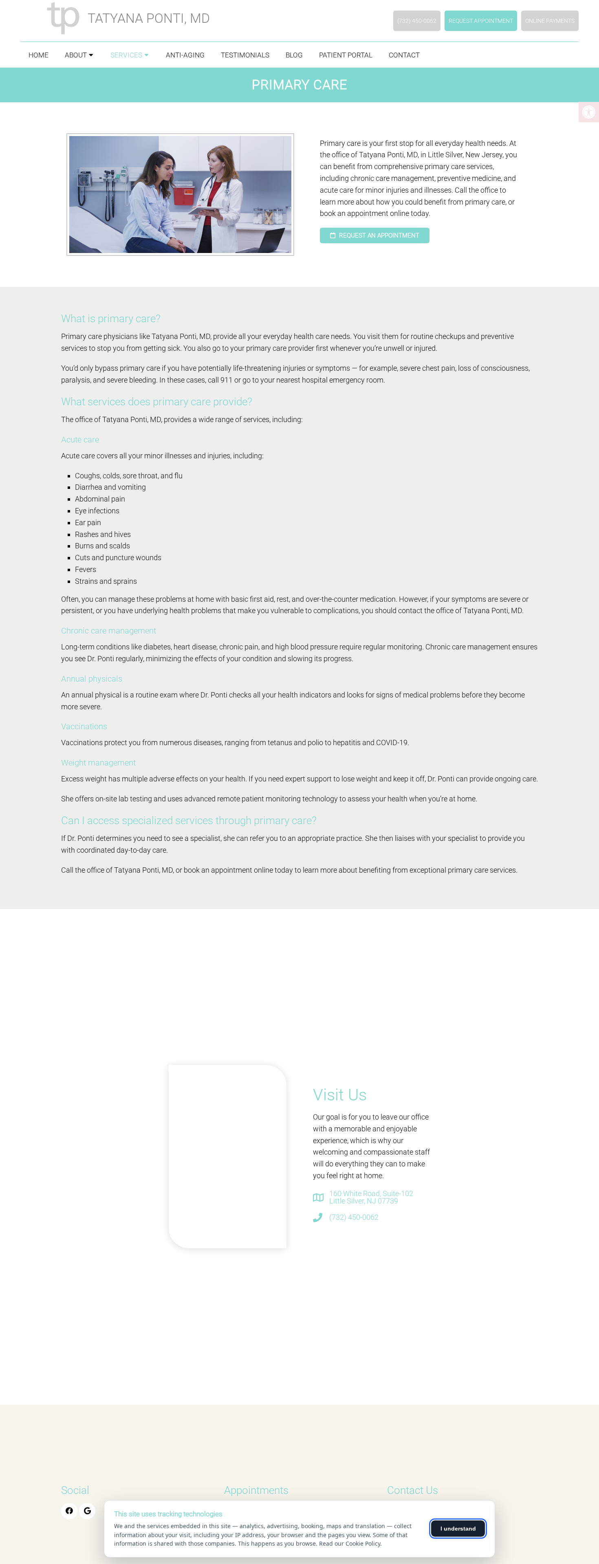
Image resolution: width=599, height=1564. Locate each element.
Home (38, 55)
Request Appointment (481, 21)
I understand (458, 1528)
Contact (404, 55)
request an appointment (378, 235)
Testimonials (245, 55)
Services (126, 55)
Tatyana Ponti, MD (149, 18)
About (76, 55)
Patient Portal (345, 55)
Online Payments (550, 21)
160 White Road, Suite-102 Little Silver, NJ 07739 (371, 1197)
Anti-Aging (185, 55)
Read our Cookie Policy (349, 1543)
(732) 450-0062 (416, 21)
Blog (294, 55)
